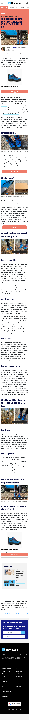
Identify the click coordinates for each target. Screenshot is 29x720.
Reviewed (17, 601)
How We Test (19, 676)
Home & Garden (6, 671)
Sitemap (17, 689)
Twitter (10, 605)
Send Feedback (5, 696)
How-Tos (18, 673)
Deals (17, 668)
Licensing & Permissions (7, 691)
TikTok (21, 605)
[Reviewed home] (14, 3)
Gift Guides (5, 681)
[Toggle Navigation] (2, 3)
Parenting (4, 679)
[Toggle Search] (27, 3)
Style (2, 13)
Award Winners (13, 7)
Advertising (4, 689)
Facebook (4, 605)
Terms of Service (19, 683)
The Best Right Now (20, 666)
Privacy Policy (18, 686)
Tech (3, 673)
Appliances (21, 7)
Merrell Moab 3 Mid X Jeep (8, 66)
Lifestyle (4, 676)
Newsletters (4, 7)
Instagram (16, 605)
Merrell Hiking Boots (7, 97)
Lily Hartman (14, 47)
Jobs (3, 686)
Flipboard (4, 607)
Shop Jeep (14, 227)
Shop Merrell (14, 172)
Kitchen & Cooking (6, 668)
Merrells (12, 527)
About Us (4, 683)
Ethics (3, 694)
